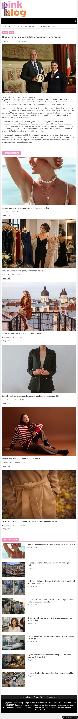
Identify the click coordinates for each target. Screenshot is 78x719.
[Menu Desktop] (4, 21)
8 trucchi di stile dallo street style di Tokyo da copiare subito (50, 673)
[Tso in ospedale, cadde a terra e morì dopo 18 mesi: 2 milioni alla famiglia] (13, 642)
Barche (5, 32)
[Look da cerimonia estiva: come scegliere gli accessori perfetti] (39, 181)
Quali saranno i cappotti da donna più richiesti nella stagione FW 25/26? (29, 521)
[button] (75, 21)
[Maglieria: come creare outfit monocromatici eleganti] (39, 306)
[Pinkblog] (14, 9)
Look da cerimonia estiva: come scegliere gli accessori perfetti (25, 208)
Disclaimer (51, 697)
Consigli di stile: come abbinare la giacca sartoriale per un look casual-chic (30, 396)
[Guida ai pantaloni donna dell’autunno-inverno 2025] (39, 431)
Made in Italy (62, 115)
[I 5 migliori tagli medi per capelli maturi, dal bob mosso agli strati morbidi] (13, 624)
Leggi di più (6, 215)
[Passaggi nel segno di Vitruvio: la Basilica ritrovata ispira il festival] (13, 569)
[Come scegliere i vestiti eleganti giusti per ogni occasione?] (39, 243)
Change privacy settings (70, 717)
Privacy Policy (39, 697)
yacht (62, 104)
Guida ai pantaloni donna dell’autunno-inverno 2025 (22, 459)
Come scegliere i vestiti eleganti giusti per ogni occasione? (24, 271)
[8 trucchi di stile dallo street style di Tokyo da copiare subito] (13, 679)
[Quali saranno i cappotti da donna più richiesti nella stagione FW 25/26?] (39, 494)
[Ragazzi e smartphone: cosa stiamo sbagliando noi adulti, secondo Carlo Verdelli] (13, 661)
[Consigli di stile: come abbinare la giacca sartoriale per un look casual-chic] (39, 369)
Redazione (27, 697)
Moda (11, 32)
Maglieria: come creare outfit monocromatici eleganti (22, 333)
